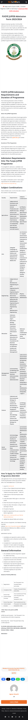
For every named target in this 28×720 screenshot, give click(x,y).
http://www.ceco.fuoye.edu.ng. (8, 183)
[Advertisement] (14, 76)
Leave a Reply (14, 702)
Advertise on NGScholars (17, 708)
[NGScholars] (14, 2)
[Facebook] (3, 679)
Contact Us (8, 708)
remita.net (11, 486)
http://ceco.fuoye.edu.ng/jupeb (13, 526)
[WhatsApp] (18, 679)
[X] (8, 679)
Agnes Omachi (14, 694)
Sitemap (3, 708)
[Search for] (26, 2)
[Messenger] (13, 679)
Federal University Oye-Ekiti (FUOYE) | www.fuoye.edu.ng (14, 669)
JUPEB (14, 673)
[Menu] (2, 2)
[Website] (14, 697)
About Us (7, 711)
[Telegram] (23, 679)
